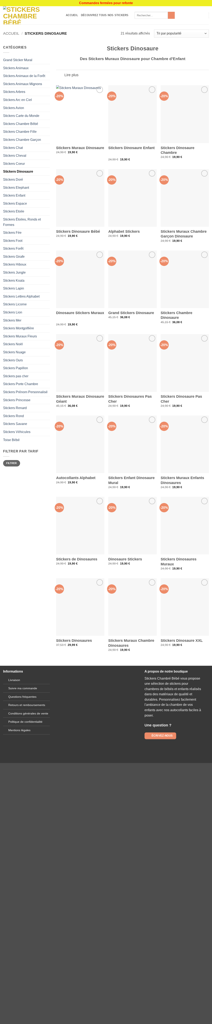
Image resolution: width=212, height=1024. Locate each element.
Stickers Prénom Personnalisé (25, 392)
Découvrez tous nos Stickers (105, 15)
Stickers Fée (12, 232)
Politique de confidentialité (25, 721)
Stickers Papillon (15, 368)
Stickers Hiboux (14, 264)
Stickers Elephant (16, 187)
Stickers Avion (13, 108)
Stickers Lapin (13, 288)
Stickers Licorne (15, 304)
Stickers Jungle (14, 272)
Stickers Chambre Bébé (20, 124)
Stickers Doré (13, 179)
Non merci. (54, 899)
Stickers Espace (15, 203)
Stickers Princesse (16, 400)
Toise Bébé (11, 440)
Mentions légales (19, 730)
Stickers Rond (13, 416)
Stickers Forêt (13, 248)
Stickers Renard (15, 408)
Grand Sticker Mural (17, 60)
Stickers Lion (12, 312)
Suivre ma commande (22, 688)
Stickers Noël (13, 344)
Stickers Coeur (14, 163)
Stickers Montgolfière (18, 328)
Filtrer (11, 463)
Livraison (14, 680)
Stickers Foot (12, 240)
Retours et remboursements (26, 705)
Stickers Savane (15, 424)
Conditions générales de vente (28, 713)
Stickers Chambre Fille (20, 131)
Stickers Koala (13, 280)
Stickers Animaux (16, 68)
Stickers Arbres (14, 92)
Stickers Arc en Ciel (17, 100)
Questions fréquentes (22, 696)
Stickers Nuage (14, 352)
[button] (204, 15)
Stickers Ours (13, 360)
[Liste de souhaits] (197, 15)
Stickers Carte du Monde (21, 115)
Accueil (72, 15)
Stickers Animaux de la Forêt (24, 76)
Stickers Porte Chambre (20, 384)
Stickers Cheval (14, 155)
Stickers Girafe (14, 256)
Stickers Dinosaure (18, 171)
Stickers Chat (13, 148)
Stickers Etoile (13, 211)
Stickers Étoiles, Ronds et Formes (22, 222)
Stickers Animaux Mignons (22, 84)
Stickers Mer (12, 320)
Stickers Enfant (14, 195)
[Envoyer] (171, 15)
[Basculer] (60, 75)
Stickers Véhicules (16, 432)
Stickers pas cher (15, 376)
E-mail (97, 712)
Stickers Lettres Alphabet (21, 296)
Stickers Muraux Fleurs (20, 336)
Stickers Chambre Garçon (22, 139)
